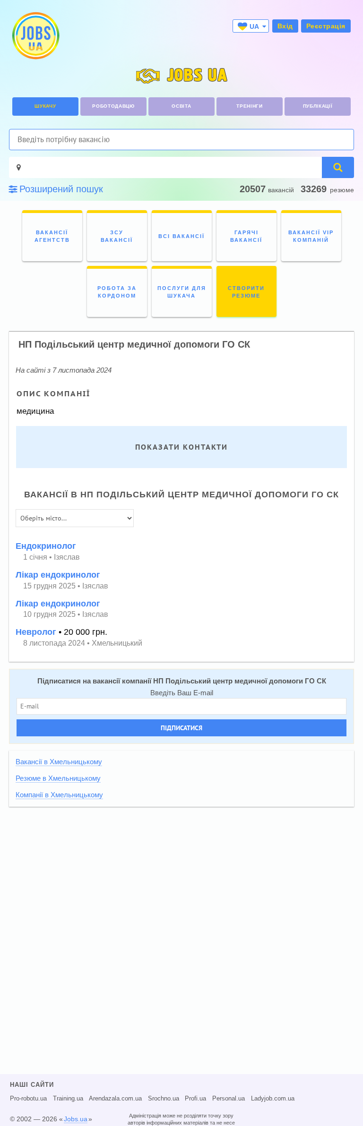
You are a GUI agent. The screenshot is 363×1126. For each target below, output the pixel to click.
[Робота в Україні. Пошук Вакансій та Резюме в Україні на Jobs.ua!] (35, 35)
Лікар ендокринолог (58, 575)
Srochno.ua (163, 1098)
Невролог (36, 632)
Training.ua (68, 1098)
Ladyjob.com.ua (272, 1098)
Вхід (285, 26)
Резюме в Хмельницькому (58, 778)
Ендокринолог (46, 546)
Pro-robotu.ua (28, 1098)
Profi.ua (195, 1098)
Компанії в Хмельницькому (59, 795)
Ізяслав (67, 557)
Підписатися (181, 728)
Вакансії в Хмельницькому (59, 762)
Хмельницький (117, 643)
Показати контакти (181, 447)
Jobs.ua (75, 1119)
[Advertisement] (181, 879)
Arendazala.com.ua (115, 1098)
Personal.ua (228, 1098)
